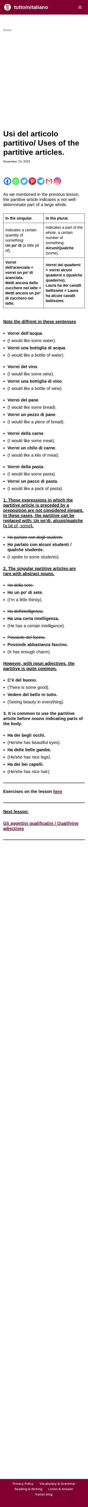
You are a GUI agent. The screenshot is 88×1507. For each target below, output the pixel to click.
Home (7, 30)
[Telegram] (40, 181)
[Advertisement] (44, 79)
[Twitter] (24, 181)
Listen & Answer (60, 1489)
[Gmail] (49, 181)
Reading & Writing (28, 1489)
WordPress (58, 1502)
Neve (26, 1502)
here (57, 791)
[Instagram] (57, 181)
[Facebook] (7, 181)
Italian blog (44, 1494)
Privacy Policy (23, 1483)
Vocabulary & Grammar (57, 1483)
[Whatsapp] (15, 181)
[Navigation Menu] (80, 7)
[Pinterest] (32, 181)
